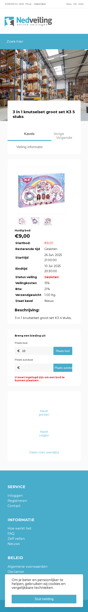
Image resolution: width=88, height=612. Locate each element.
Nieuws (69, 4)
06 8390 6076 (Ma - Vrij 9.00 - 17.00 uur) (18, 4)
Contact (81, 4)
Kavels (29, 134)
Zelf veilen (16, 539)
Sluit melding (44, 599)
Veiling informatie (29, 147)
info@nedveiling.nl (40, 4)
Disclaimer (16, 572)
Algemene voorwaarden (27, 567)
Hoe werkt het (20, 528)
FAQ (75, 4)
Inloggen (15, 496)
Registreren (17, 501)
